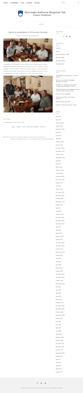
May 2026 (58, 119)
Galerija (29, 2)
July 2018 (58, 321)
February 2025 (60, 142)
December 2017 (60, 343)
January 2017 (59, 372)
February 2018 (60, 337)
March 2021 (59, 233)
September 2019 (60, 283)
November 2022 (60, 195)
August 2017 (59, 356)
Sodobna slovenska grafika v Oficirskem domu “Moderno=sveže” (31, 139)
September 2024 (60, 157)
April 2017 (58, 365)
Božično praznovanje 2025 (63, 101)
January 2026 (59, 126)
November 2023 (60, 179)
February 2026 (60, 123)
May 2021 (58, 227)
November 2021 (60, 220)
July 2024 (58, 160)
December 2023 (60, 176)
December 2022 (60, 192)
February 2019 (60, 302)
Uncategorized (60, 64)
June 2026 (58, 116)
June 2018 (58, 324)
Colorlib (50, 388)
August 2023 (59, 183)
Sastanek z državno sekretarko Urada (66, 105)
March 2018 (59, 334)
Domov (5, 2)
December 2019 (60, 274)
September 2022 (60, 201)
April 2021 (58, 230)
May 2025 (58, 138)
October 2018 (59, 312)
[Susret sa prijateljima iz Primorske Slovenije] (28, 50)
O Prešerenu (14, 2)
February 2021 (59, 236)
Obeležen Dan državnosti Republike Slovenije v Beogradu (65, 80)
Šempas (19, 126)
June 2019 (58, 290)
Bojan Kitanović (35, 35)
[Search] (78, 3)
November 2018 (60, 309)
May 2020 (58, 261)
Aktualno (58, 48)
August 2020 (59, 255)
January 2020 (59, 271)
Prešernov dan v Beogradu (63, 94)
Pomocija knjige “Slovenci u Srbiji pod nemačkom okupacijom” (24, 137)
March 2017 (59, 369)
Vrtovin (42, 126)
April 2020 (58, 265)
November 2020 (60, 246)
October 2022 (59, 198)
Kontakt (37, 2)
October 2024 (59, 154)
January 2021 (59, 239)
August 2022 (59, 205)
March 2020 (59, 268)
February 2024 (60, 170)
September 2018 (60, 315)
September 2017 (60, 353)
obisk (13, 126)
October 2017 (59, 350)
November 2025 (60, 129)
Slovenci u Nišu (60, 57)
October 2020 (59, 249)
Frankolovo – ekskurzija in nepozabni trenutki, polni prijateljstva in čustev (66, 85)
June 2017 (58, 362)
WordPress (60, 388)
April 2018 (58, 331)
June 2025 (58, 135)
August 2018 (59, 318)
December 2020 (60, 242)
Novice (41, 24)
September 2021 (60, 224)
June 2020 (58, 258)
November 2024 (60, 151)
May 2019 (58, 293)
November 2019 (60, 277)
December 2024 (60, 148)
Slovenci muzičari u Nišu (62, 54)
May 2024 (58, 164)
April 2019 (58, 296)
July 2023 (58, 186)
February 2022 (60, 214)
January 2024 (59, 173)
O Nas (22, 2)
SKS (24, 126)
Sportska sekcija (60, 60)
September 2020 (60, 252)
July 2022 (58, 208)
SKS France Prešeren (32, 126)
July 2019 (58, 287)
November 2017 (60, 346)
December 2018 (60, 305)
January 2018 (59, 340)
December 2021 (60, 217)
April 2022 (58, 211)
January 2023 (59, 189)
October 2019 (59, 280)
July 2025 (58, 132)
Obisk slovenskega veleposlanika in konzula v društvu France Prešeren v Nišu (67, 90)
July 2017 (58, 359)
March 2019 (59, 299)
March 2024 (59, 167)
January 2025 (59, 145)
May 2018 (58, 328)
